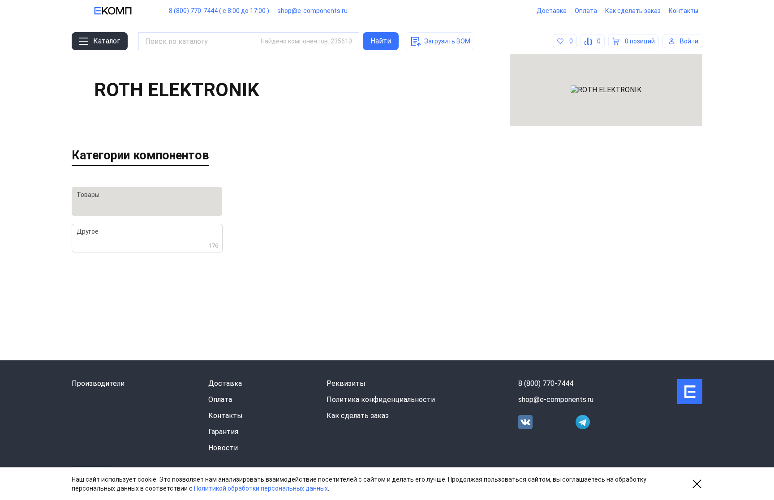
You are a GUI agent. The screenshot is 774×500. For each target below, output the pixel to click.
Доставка (552, 10)
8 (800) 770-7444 (545, 383)
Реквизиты (346, 383)
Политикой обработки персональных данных (261, 488)
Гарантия (223, 431)
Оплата (586, 10)
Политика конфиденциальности (381, 399)
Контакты (683, 10)
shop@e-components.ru (312, 10)
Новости (223, 448)
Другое (147, 238)
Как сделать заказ (633, 10)
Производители (98, 383)
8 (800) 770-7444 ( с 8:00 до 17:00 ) (219, 10)
